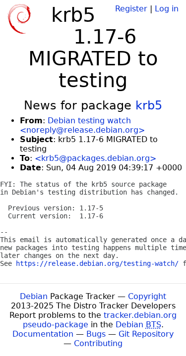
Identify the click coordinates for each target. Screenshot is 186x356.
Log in (167, 8)
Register (131, 8)
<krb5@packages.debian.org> (95, 158)
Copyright (147, 296)
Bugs (96, 334)
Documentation (42, 334)
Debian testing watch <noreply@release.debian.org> (82, 125)
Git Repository (146, 334)
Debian (34, 296)
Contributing (98, 343)
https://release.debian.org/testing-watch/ (97, 263)
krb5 (148, 105)
